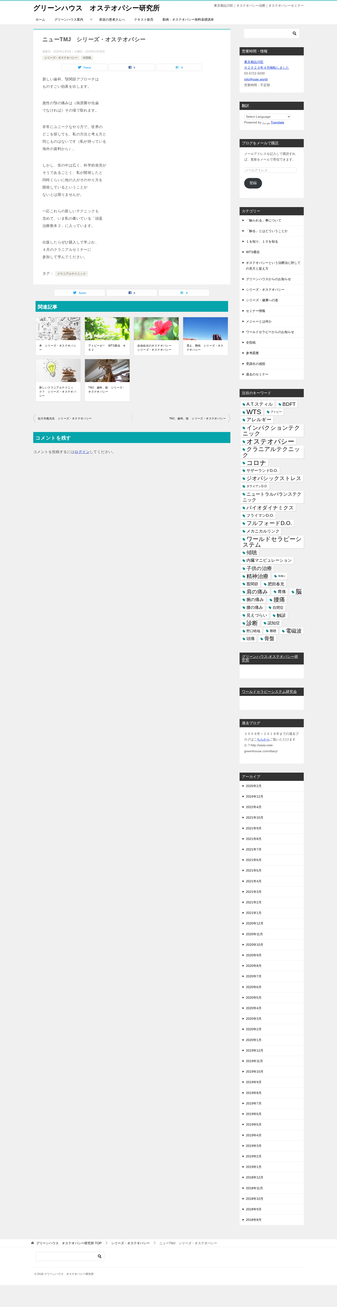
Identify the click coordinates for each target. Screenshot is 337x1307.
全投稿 (87, 57)
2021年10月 (254, 817)
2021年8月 (254, 839)
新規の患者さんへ (112, 19)
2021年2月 (254, 902)
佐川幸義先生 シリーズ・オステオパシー (65, 418)
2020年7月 (254, 976)
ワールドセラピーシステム (272, 542)
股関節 (252, 584)
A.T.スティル (259, 404)
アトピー (276, 411)
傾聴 (251, 552)
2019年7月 (254, 1103)
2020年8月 (254, 966)
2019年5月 (254, 1124)
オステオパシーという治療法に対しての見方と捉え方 (273, 265)
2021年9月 (254, 828)
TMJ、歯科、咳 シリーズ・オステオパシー (106, 389)
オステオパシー (270, 441)
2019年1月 (254, 1167)
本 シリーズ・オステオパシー (57, 347)
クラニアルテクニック (71, 273)
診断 (252, 623)
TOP (69, 1243)
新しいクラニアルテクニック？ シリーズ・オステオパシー (57, 391)
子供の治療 (259, 568)
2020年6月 (254, 987)
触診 (281, 615)
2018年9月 (254, 1209)
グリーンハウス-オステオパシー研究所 (270, 658)
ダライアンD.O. (257, 486)
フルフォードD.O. (269, 523)
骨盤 (269, 638)
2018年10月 (254, 1198)
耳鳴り (282, 576)
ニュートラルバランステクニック (272, 497)
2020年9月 (254, 955)
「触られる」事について (263, 220)
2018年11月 (254, 1188)
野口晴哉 (253, 631)
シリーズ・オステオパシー (60, 57)
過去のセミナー (257, 374)
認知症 (274, 623)
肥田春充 (276, 584)
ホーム (40, 19)
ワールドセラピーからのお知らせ (270, 332)
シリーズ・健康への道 (262, 300)
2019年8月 (254, 1093)
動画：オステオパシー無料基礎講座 (188, 19)
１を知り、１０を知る (262, 241)
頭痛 (250, 638)
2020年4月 (254, 1008)
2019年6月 (254, 1114)
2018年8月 (254, 1220)
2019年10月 (254, 1071)
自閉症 (278, 608)
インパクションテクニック (271, 431)
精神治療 (257, 576)
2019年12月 (254, 1050)
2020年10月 (254, 944)
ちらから (263, 739)
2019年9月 (254, 1082)
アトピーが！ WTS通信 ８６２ (107, 347)
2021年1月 (254, 913)
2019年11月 (254, 1061)
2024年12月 (254, 796)
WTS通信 (253, 252)
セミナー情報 (255, 311)
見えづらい (256, 615)
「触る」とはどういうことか (267, 231)
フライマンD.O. (260, 515)
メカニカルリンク (262, 531)
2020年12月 (254, 923)
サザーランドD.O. (262, 470)
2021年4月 (254, 881)
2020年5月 (254, 997)
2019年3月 (254, 1146)
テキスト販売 (143, 19)
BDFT (289, 404)
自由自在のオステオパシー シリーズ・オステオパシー (155, 347)
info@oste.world (256, 79)
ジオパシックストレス (273, 478)
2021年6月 (254, 860)
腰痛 (279, 599)
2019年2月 (254, 1156)
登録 (253, 183)
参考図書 (252, 353)
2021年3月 (254, 892)
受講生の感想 (255, 364)
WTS (253, 412)
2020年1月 (254, 1040)
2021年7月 (254, 849)
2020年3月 (254, 1018)
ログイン (82, 452)
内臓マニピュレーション (269, 560)
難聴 (273, 631)
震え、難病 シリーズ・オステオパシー (205, 347)
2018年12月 (254, 1177)
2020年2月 (254, 1029)
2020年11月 (254, 934)
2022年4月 (254, 807)
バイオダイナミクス (270, 508)
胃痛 (282, 591)
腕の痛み (255, 599)
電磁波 (294, 631)
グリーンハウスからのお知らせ (268, 279)
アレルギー (258, 419)
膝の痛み (254, 607)
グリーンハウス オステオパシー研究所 (96, 8)
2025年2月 (254, 786)
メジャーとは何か (259, 321)
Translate (277, 122)
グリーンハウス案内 (68, 19)
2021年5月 (254, 870)
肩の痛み (257, 592)
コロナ (256, 462)
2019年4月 (254, 1135)
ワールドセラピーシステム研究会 (269, 692)
